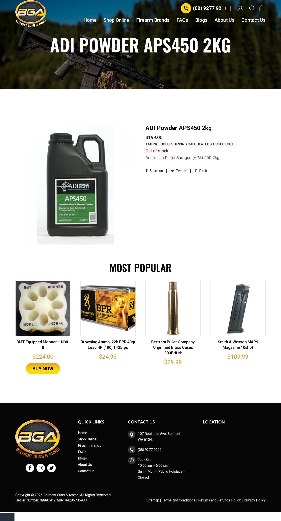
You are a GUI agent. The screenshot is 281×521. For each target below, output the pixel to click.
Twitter (181, 171)
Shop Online (116, 20)
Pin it (202, 171)
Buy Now (42, 368)
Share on (156, 171)
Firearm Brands (152, 20)
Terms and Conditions (178, 500)
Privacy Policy (255, 500)
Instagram (40, 468)
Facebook (30, 468)
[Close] (7, 517)
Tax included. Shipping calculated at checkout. (190, 144)
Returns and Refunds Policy (219, 500)
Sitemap (152, 500)
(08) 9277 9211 (210, 8)
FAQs (182, 20)
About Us (224, 20)
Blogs (201, 20)
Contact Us (253, 20)
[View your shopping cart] (262, 8)
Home (90, 20)
